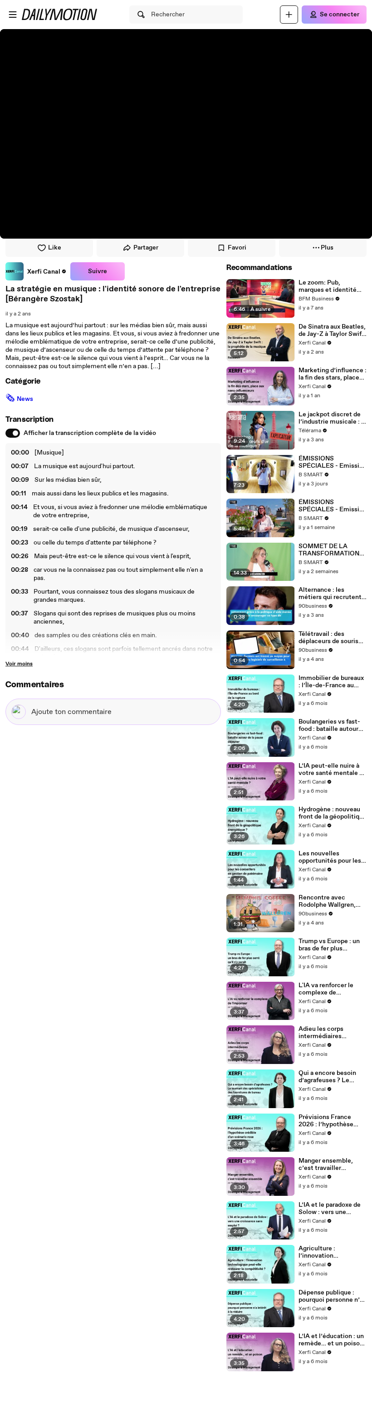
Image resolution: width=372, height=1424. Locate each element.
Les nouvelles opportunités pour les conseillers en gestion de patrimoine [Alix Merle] (331, 857)
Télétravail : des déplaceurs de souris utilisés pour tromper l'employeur (329, 637)
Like (54, 248)
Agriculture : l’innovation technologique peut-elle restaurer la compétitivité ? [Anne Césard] (331, 1252)
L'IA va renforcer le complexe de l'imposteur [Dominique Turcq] (326, 989)
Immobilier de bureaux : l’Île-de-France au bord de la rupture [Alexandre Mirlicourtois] (331, 682)
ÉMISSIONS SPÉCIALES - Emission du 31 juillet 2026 (333, 506)
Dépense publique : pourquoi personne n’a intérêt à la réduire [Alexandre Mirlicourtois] (331, 1296)
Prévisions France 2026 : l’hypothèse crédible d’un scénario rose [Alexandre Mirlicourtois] (331, 1121)
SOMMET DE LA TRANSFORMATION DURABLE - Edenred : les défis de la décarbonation (330, 550)
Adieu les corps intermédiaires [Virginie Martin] (323, 1032)
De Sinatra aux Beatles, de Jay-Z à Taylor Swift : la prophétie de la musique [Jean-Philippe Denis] (332, 330)
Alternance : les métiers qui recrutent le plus (330, 593)
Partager (145, 248)
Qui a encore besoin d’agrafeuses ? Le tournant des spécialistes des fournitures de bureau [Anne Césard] (330, 1076)
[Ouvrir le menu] (12, 14)
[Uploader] (289, 14)
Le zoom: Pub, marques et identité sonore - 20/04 (328, 286)
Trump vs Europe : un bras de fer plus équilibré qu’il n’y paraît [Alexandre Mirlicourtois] (329, 945)
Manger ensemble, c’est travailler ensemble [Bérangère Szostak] (330, 1164)
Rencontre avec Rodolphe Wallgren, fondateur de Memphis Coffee (332, 901)
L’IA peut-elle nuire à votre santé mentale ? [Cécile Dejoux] (330, 769)
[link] (36, 271)
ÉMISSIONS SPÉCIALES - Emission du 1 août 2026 (333, 462)
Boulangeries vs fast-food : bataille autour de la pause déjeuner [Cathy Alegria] (329, 725)
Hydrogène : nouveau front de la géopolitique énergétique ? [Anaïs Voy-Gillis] (333, 813)
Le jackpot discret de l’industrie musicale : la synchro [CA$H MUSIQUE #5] (332, 418)
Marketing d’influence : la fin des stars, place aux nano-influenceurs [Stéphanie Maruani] (333, 374)
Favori (237, 248)
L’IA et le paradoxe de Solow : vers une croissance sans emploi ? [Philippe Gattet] (333, 1208)
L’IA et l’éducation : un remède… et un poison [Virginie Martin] (331, 1340)
